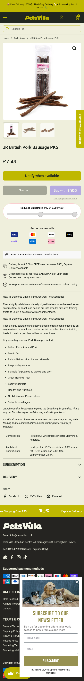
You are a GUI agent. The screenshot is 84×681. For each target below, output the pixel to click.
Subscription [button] (14, 464)
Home (6, 38)
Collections (19, 38)
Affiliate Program (12, 603)
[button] (77, 17)
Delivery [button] (10, 477)
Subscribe (51, 661)
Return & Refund (12, 635)
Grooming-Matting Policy (16, 650)
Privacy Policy (10, 640)
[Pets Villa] (37, 17)
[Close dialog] (77, 581)
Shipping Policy (11, 631)
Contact (7, 608)
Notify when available (42, 176)
